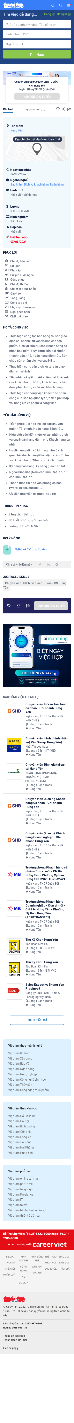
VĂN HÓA (37, 1266)
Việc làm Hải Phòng (21, 1147)
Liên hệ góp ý (10, 1348)
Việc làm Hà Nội (18, 1121)
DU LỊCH (23, 1282)
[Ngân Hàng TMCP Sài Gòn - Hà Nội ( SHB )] (14, 711)
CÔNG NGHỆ (23, 1268)
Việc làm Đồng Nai (20, 1131)
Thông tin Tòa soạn (14, 1335)
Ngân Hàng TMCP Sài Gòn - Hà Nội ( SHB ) (44, 718)
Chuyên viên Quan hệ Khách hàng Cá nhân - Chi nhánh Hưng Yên (45, 802)
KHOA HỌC (51, 1262)
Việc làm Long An (19, 1137)
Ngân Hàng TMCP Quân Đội (37, 89)
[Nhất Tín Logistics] (14, 745)
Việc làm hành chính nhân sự (26, 1210)
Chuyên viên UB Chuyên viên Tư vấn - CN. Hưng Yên (34, 585)
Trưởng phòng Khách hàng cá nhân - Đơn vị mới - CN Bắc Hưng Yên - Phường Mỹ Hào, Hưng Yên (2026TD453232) (46, 873)
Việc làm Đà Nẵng (19, 1142)
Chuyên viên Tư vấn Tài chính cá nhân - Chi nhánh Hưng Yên (46, 708)
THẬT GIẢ (64, 1268)
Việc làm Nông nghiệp (22, 1074)
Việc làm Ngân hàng (21, 1069)
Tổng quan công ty (33, 109)
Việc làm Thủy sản (20, 1084)
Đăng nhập (64, 14)
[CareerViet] (49, 1244)
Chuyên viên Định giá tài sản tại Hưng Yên (45, 766)
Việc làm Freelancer (21, 1194)
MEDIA (10, 1256)
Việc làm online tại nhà (23, 1178)
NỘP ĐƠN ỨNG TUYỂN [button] (37, 96)
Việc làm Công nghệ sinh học (27, 1079)
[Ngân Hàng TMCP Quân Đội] (14, 874)
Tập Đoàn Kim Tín (36, 944)
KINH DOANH (23, 1258)
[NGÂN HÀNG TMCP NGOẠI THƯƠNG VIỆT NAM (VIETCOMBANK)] (14, 771)
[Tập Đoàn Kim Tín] (14, 946)
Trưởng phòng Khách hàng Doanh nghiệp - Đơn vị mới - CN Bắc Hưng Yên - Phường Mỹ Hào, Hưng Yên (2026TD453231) (45, 909)
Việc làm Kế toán (19, 1053)
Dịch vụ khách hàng (36, 184)
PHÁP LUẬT (9, 1274)
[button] (61, 5)
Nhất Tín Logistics (37, 746)
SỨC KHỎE (51, 1268)
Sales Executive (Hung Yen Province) (44, 986)
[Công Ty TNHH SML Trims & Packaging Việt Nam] (14, 991)
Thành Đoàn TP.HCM (15, 1339)
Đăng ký (49, 14)
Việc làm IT (15, 1199)
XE (23, 1276)
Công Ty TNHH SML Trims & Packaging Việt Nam (42, 995)
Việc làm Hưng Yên (20, 1152)
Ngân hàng (57, 184)
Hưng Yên (16, 130)
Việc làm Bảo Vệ (18, 1063)
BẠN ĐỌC (64, 1262)
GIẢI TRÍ (37, 1272)
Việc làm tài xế (17, 1205)
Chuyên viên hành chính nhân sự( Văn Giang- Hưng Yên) (46, 740)
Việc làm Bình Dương (21, 1126)
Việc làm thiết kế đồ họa (24, 1215)
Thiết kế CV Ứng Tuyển (30, 549)
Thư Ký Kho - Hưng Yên (41, 939)
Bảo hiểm (16, 184)
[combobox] (37, 24)
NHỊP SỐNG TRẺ (37, 1258)
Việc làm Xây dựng (20, 1058)
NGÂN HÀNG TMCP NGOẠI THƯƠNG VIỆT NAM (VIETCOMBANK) (41, 777)
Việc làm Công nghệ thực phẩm (28, 1090)
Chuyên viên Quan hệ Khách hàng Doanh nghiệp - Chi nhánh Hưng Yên (45, 837)
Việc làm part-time (20, 1184)
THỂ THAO (51, 1256)
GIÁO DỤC (64, 1256)
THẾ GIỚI (10, 1268)
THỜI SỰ (10, 1262)
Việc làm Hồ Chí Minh (22, 1116)
